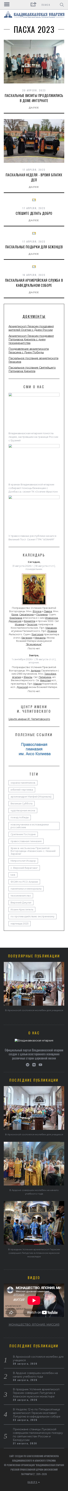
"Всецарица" (34, 644)
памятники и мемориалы (26, 888)
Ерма (15, 614)
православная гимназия (26, 841)
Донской (22, 687)
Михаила (40, 637)
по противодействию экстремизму (32, 916)
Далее (34, 107)
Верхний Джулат (21, 902)
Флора (36, 611)
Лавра (48, 611)
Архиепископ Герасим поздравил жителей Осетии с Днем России (31, 328)
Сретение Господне (23, 834)
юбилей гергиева (22, 789)
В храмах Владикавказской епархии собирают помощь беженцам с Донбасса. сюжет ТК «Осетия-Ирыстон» (33, 488)
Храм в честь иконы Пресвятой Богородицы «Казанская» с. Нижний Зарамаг (33, 851)
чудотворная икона (23, 810)
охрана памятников (23, 782)
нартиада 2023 (20, 923)
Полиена (42, 614)
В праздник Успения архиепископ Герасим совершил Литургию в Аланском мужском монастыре (34, 1253)
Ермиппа (29, 621)
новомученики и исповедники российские (30, 826)
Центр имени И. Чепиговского (29, 719)
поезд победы (20, 817)
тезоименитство (21, 895)
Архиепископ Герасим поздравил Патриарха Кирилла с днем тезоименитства (31, 339)
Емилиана (16, 617)
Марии (37, 683)
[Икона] (34, 605)
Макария (51, 627)
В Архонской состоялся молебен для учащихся (34, 1010)
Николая (45, 680)
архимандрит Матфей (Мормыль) (31, 796)
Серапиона (26, 614)
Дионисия (15, 621)
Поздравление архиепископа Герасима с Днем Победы (28, 350)
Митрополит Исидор (23, 860)
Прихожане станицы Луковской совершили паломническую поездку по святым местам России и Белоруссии (38, 1435)
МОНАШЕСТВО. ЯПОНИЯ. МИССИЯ (34, 1324)
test (13, 874)
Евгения (27, 637)
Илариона (51, 617)
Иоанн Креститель (22, 909)
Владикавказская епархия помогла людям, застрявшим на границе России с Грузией (33, 437)
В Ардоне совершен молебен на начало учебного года (35, 1374)
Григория (37, 634)
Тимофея (50, 673)
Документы (34, 316)
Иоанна (19, 624)
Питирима (45, 677)
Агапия (16, 677)
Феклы (28, 677)
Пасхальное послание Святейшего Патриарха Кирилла (32, 369)
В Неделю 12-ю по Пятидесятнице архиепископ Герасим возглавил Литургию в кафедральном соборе (36, 1413)
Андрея (35, 670)
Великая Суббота (21, 803)
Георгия (32, 624)
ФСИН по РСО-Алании (24, 881)
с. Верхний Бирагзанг (24, 867)
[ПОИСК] (62, 4)
